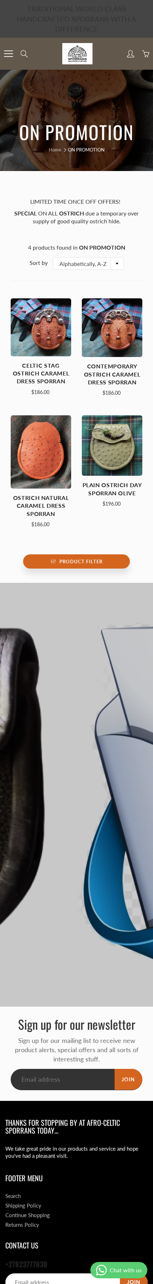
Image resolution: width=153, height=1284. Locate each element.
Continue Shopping (27, 1215)
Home (55, 150)
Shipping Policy (23, 1206)
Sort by (39, 262)
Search (13, 1196)
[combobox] (88, 263)
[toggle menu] (8, 53)
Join (128, 1079)
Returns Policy (22, 1225)
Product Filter (80, 561)
